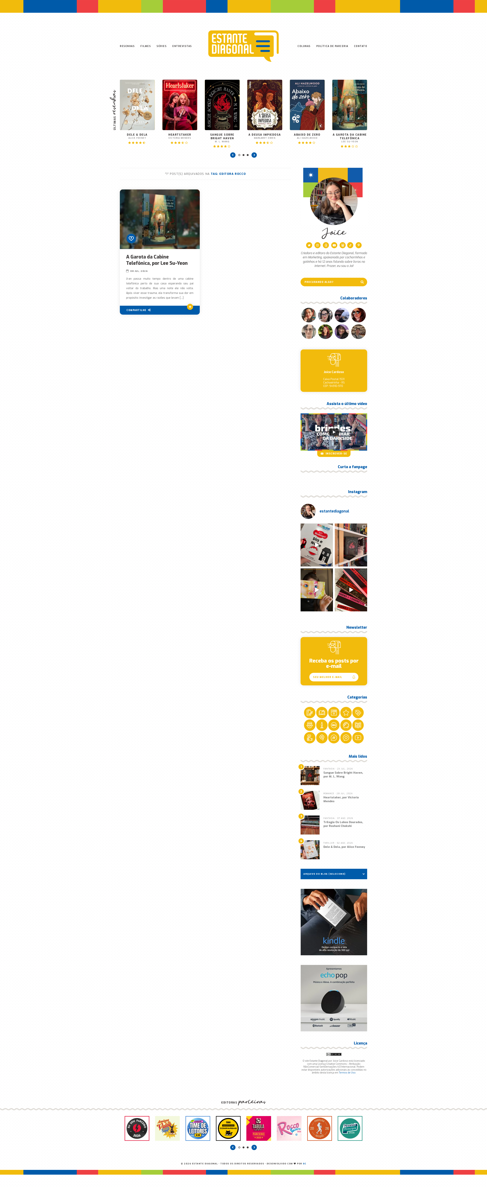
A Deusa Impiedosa (222, 136)
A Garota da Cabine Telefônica (307, 138)
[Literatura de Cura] (131, 238)
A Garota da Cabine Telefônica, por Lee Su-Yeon (157, 260)
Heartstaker (137, 136)
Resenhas (127, 46)
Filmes (145, 46)
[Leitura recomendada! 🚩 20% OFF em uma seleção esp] (317, 589)
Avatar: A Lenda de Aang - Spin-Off (349, 122)
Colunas (304, 46)
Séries (162, 46)
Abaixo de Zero (264, 136)
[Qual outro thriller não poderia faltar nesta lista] (351, 589)
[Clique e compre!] (334, 922)
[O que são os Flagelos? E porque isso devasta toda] (351, 544)
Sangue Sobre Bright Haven (180, 138)
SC (304, 1163)
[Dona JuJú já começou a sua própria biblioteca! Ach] (317, 544)
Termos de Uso (347, 1072)
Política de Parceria (332, 46)
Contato (360, 46)
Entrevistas (182, 46)
